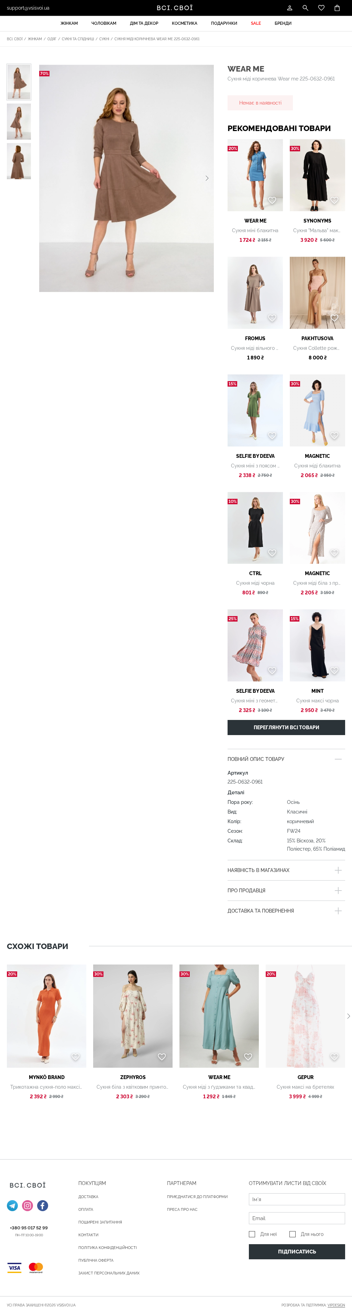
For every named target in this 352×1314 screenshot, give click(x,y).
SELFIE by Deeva (255, 456)
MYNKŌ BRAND (47, 1077)
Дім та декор (144, 23)
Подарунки (224, 23)
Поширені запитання (100, 1222)
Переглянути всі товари (286, 727)
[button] (207, 178)
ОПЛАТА (85, 1209)
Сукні (104, 39)
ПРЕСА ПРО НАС (182, 1209)
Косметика (184, 23)
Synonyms (317, 221)
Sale (256, 23)
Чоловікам (103, 23)
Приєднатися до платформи (197, 1197)
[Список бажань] (321, 8)
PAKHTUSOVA (317, 338)
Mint (317, 691)
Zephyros (133, 1077)
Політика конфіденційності (107, 1248)
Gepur (306, 1077)
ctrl (255, 573)
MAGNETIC (317, 456)
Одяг (51, 39)
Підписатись (297, 1252)
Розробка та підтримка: (313, 1305)
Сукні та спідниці (78, 39)
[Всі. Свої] (176, 8)
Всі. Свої (14, 39)
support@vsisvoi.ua (28, 8)
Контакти (88, 1235)
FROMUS (255, 338)
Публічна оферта (95, 1260)
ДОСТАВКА (88, 1197)
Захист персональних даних (109, 1273)
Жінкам (69, 23)
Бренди (283, 23)
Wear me (246, 68)
